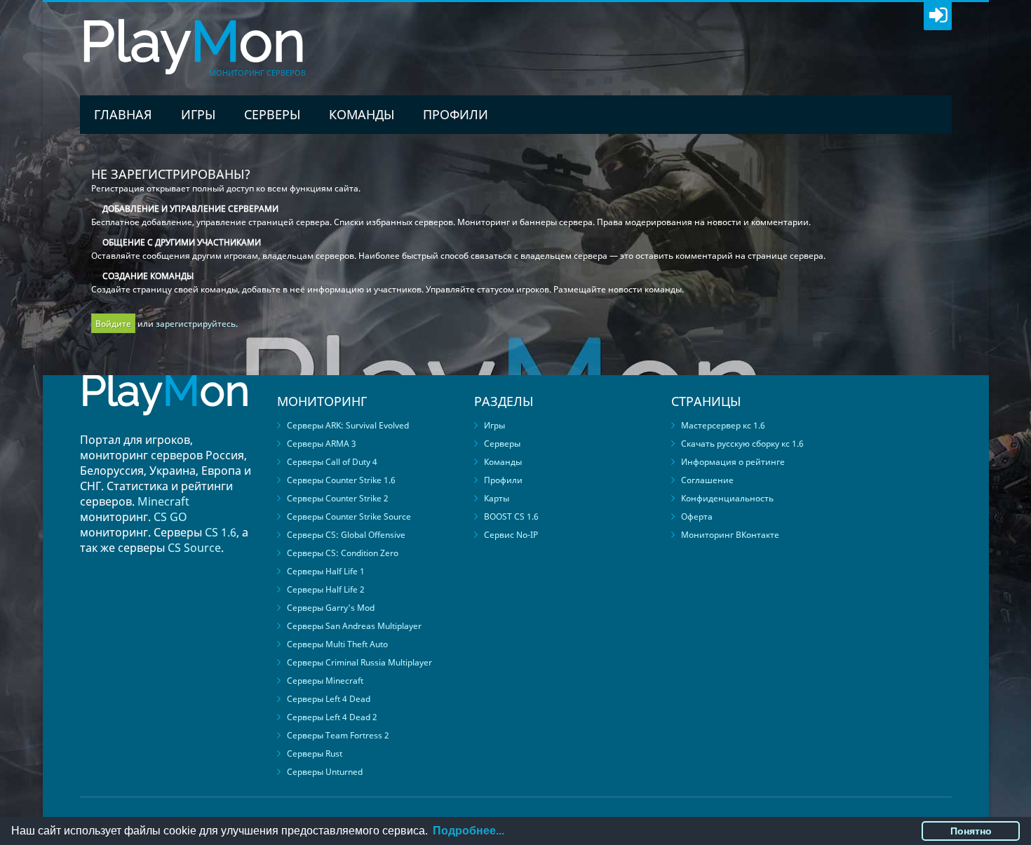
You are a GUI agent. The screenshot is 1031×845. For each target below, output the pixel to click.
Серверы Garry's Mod (331, 608)
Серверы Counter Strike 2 (338, 498)
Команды (361, 114)
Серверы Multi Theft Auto (337, 644)
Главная (123, 114)
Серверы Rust (314, 753)
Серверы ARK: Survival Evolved (348, 425)
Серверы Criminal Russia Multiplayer (359, 662)
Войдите (113, 324)
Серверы (272, 114)
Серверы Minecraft (325, 681)
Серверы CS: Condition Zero (342, 553)
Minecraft (163, 501)
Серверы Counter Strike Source (349, 516)
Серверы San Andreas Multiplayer (354, 626)
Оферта (697, 516)
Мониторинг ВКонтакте (730, 535)
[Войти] (938, 16)
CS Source (194, 547)
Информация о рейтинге (733, 462)
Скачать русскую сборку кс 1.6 (742, 443)
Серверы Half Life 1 (326, 571)
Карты (496, 498)
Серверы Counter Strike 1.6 (341, 480)
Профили (455, 114)
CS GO (170, 517)
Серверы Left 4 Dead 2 (332, 717)
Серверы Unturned (325, 772)
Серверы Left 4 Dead (328, 699)
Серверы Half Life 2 (326, 589)
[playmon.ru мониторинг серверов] (165, 425)
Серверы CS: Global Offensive (346, 535)
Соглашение (707, 480)
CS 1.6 (220, 532)
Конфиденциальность (727, 498)
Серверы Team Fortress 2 (338, 735)
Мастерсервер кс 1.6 (723, 425)
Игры (198, 114)
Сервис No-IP (511, 535)
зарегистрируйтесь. (197, 324)
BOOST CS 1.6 (511, 516)
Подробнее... (468, 831)
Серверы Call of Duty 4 (332, 462)
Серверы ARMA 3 (321, 443)
